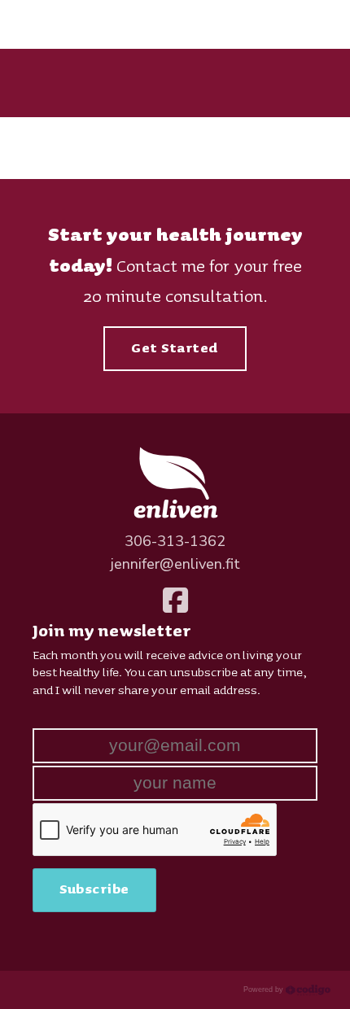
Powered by (264, 989)
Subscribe (94, 889)
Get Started (175, 348)
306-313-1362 (175, 541)
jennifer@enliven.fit (175, 564)
